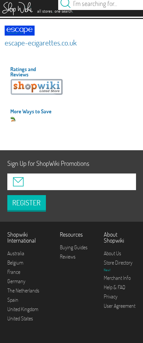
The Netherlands (23, 290)
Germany (16, 281)
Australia (15, 253)
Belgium (15, 262)
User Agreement (119, 305)
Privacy (110, 296)
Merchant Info (117, 278)
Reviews (67, 256)
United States (20, 318)
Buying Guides (73, 247)
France (13, 272)
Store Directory (118, 262)
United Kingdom (22, 309)
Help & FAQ (114, 287)
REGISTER (26, 202)
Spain (12, 299)
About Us (112, 253)
